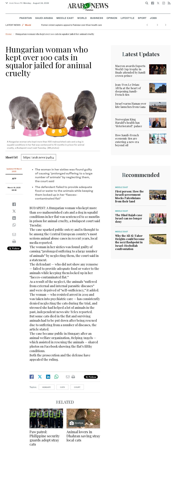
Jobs (153, 17)
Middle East (65, 17)
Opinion (112, 17)
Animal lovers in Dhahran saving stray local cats (83, 435)
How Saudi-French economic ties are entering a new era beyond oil (127, 140)
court (77, 387)
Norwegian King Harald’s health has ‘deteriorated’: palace (128, 123)
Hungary (46, 387)
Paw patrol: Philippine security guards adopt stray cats (44, 437)
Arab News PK (16, 3)
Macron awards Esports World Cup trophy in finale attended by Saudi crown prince (130, 71)
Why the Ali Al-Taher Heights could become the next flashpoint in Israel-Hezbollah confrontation (130, 242)
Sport (142, 17)
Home (9, 33)
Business (96, 17)
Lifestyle (127, 17)
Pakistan (25, 17)
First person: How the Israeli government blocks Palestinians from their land (129, 196)
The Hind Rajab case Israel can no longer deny (128, 218)
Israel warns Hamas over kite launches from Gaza (130, 105)
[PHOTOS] (83, 418)
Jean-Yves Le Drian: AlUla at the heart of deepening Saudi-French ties (128, 89)
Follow (15, 248)
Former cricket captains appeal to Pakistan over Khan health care (71, 25)
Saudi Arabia (44, 17)
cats (62, 387)
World (82, 17)
